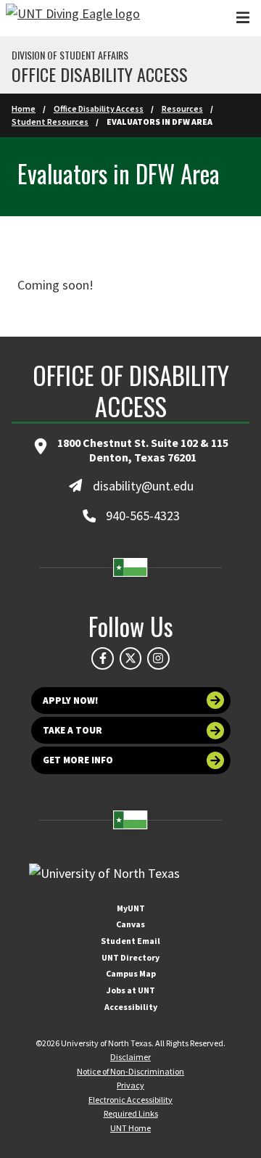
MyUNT (131, 908)
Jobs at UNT (131, 990)
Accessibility (130, 1006)
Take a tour (72, 730)
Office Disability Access (99, 108)
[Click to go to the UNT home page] (73, 18)
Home (24, 108)
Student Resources (50, 121)
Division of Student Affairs (70, 55)
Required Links (131, 1113)
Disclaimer (130, 1056)
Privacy (130, 1085)
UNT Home (130, 1127)
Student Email (130, 940)
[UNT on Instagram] (158, 658)
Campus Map (131, 973)
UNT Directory (131, 957)
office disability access (100, 74)
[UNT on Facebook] (102, 658)
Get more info (78, 760)
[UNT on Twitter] (130, 658)
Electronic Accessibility (130, 1099)
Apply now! (71, 700)
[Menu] (242, 18)
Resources (182, 108)
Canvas (130, 924)
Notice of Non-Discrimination (130, 1071)
